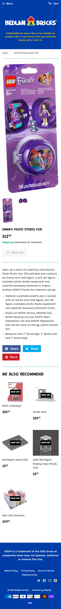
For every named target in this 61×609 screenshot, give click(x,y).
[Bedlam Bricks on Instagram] (49, 581)
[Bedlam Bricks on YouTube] (55, 581)
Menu (9, 3)
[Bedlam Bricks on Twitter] (38, 581)
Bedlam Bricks (22, 590)
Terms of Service (46, 571)
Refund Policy (11, 571)
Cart (56, 3)
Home (5, 53)
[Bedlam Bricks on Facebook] (44, 581)
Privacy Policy (28, 571)
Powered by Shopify (41, 590)
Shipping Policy (29, 575)
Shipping (7, 242)
